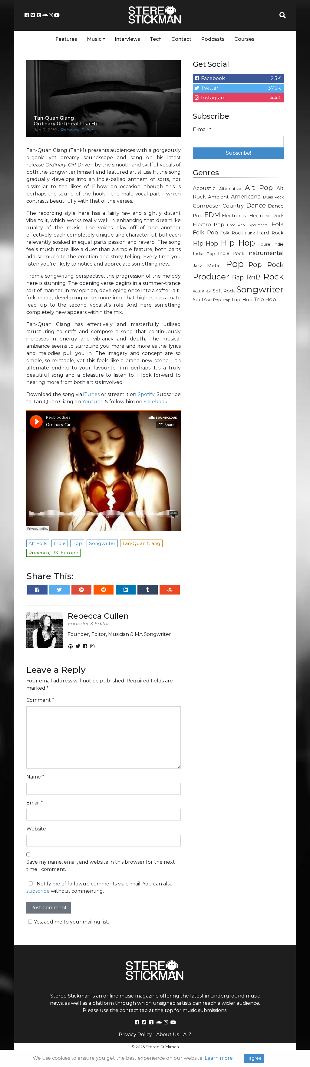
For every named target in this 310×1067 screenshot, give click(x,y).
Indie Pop (204, 253)
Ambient (218, 197)
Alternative (230, 188)
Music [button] (94, 39)
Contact (181, 39)
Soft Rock (224, 291)
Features (66, 39)
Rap (238, 277)
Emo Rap (236, 225)
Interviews (127, 39)
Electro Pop (208, 224)
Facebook (155, 402)
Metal (214, 265)
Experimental (258, 225)
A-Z (187, 1034)
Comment (40, 700)
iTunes (91, 394)
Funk (250, 232)
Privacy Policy (135, 1034)
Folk (277, 224)
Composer (206, 206)
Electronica (235, 215)
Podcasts (213, 39)
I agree (254, 1058)
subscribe (38, 891)
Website (36, 829)
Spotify (146, 394)
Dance (256, 205)
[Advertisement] (238, 350)
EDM (212, 215)
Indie (278, 244)
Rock (273, 277)
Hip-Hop (205, 243)
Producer (211, 277)
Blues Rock (273, 197)
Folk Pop (205, 232)
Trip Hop (265, 299)
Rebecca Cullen (77, 130)
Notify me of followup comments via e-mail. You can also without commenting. (99, 887)
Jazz (197, 265)
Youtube (93, 402)
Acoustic (204, 188)
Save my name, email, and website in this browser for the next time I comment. (100, 865)
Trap (226, 300)
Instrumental (265, 253)
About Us (167, 1034)
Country (233, 206)
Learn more (219, 1058)
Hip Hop (238, 243)
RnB (253, 277)
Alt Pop (259, 187)
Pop (235, 264)
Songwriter (260, 289)
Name (35, 777)
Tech (156, 39)
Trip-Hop (241, 299)
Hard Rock (270, 233)
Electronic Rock (266, 215)
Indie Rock (231, 253)
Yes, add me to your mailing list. (71, 922)
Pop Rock (266, 265)
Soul (198, 299)
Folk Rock (231, 233)
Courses (244, 39)
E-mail (202, 129)
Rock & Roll (202, 291)
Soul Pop (212, 300)
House (264, 244)
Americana (246, 196)
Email (34, 803)
